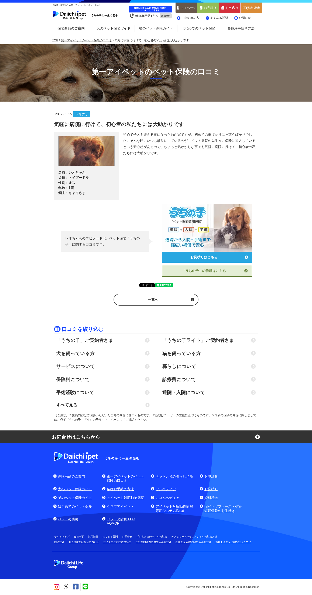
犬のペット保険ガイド (114, 28)
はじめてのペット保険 (198, 28)
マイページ (188, 8)
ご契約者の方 (190, 18)
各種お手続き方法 (240, 28)
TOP (55, 40)
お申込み (231, 8)
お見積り (210, 8)
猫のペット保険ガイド (156, 28)
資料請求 (253, 8)
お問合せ (245, 18)
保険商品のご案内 (71, 28)
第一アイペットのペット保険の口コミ (86, 40)
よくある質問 (219, 18)
